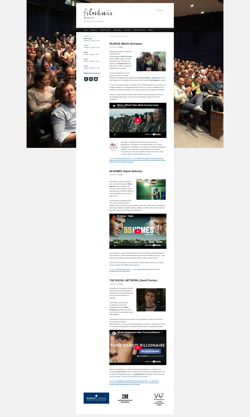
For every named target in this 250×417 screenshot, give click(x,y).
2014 (136, 269)
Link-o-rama (127, 30)
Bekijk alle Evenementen (92, 73)
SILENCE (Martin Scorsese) (125, 43)
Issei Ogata (116, 160)
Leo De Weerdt (132, 160)
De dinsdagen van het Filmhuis (124, 381)
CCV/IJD (157, 158)
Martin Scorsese (148, 160)
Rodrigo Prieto (157, 160)
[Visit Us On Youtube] (95, 81)
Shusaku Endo (120, 162)
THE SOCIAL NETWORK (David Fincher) (133, 280)
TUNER (86, 59)
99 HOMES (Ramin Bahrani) (125, 171)
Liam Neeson (140, 160)
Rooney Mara (129, 384)
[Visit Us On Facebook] (86, 81)
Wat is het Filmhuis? (139, 30)
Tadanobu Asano (128, 162)
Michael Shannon (117, 271)
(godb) (121, 47)
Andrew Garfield (149, 158)
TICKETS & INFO (105, 30)
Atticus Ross (126, 383)
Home (85, 30)
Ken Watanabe (123, 160)
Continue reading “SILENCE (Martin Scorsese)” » (136, 154)
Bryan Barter (133, 383)
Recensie (118, 158)
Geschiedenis (117, 30)
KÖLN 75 (86, 45)
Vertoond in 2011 (143, 381)
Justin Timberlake (120, 384)
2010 (153, 381)
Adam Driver (141, 158)
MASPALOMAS (88, 39)
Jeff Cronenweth (150, 383)
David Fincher (141, 383)
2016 (136, 158)
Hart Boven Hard (152, 269)
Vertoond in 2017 (126, 158)
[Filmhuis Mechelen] (98, 18)
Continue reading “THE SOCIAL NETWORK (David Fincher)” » (129, 376)
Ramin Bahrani (126, 271)
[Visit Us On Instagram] (90, 81)
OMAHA (86, 52)
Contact (150, 30)
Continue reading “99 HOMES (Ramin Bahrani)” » (125, 265)
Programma (94, 30)
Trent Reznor (136, 384)
